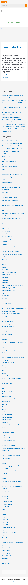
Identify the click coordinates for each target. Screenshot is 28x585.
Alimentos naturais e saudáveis (9, 166)
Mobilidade (4, 404)
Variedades (4, 560)
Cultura (4, 223)
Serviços (4, 517)
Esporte (4, 319)
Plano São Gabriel (6, 458)
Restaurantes (5, 496)
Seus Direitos (5, 519)
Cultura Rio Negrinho (7, 234)
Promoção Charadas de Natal (9, 471)
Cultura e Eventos (6, 228)
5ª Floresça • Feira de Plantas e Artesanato (12, 148)
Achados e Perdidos (6, 156)
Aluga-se (4, 169)
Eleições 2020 (5, 269)
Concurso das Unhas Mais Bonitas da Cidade (12, 205)
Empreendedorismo (7, 293)
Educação (4, 264)
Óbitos (3, 427)
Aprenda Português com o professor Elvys (12, 174)
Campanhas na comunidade (8, 184)
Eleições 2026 (5, 282)
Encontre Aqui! (5, 295)
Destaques (4, 244)
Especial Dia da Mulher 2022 (8, 311)
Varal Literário (5, 558)
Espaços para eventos (7, 303)
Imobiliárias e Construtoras (8, 355)
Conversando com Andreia (8, 210)
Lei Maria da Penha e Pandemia (9, 368)
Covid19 (4, 215)
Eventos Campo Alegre (7, 332)
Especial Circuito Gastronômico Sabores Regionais (14, 308)
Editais (3, 262)
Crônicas (4, 221)
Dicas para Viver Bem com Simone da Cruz (12, 254)
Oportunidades (5, 443)
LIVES (3, 370)
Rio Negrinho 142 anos (7, 504)
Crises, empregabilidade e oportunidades (12, 218)
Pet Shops (4, 453)
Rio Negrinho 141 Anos (7, 501)
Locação (4, 373)
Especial (4, 306)
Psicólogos (4, 478)
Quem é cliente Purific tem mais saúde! (11, 481)
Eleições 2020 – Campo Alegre (9, 272)
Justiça (3, 365)
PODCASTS (4, 461)
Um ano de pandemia (7, 548)
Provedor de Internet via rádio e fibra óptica (12, 476)
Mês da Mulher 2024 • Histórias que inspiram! (12, 399)
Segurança (4, 514)
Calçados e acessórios (7, 182)
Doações (4, 257)
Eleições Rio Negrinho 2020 (8, 288)
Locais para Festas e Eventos (8, 375)
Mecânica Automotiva (7, 391)
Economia (4, 259)
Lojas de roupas (5, 386)
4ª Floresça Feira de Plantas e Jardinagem (12, 146)
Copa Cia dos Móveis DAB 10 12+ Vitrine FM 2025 (13, 213)
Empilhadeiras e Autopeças (8, 290)
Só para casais (5, 535)
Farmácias (4, 339)
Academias (4, 153)
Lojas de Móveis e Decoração (8, 383)
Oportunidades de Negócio (8, 445)
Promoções (4, 473)
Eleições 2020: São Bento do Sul (9, 275)
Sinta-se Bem (5, 522)
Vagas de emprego (6, 555)
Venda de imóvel (6, 563)
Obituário (4, 430)
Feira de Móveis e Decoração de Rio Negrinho (13, 342)
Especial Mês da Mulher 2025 (9, 316)
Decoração (4, 241)
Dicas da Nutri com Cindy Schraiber (10, 251)
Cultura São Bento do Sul (8, 236)
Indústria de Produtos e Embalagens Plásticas (13, 357)
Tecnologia (4, 537)
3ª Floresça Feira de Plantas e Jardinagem (12, 143)
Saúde (3, 509)
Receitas (4, 483)
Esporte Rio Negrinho (7, 324)
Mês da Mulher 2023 (6, 396)
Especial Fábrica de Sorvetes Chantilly (11, 313)
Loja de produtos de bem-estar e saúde (11, 378)
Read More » (5, 78)
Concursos (4, 208)
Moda (3, 407)
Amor (3, 172)
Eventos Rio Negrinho (7, 334)
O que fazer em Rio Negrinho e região (11, 425)
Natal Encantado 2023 (7, 419)
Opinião (4, 435)
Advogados (4, 159)
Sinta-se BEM (5, 525)
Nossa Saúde (5, 422)
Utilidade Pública (6, 550)
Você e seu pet (5, 566)
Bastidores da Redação (7, 177)
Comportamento (6, 203)
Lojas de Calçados (6, 381)
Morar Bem (4, 409)
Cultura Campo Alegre (7, 226)
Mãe (3, 388)
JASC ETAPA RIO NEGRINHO (8, 363)
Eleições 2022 (5, 277)
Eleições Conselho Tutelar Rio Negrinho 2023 (12, 285)
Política (4, 463)
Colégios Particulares (7, 195)
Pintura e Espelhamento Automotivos (11, 455)
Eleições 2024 (5, 280)
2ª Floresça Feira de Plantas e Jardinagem (12, 141)
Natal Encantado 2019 (7, 414)
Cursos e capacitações (7, 239)
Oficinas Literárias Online (8, 432)
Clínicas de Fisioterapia (7, 192)
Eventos (4, 329)
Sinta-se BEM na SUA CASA (8, 527)
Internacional (5, 360)
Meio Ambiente (5, 394)
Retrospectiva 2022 (6, 499)
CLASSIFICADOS (6, 190)
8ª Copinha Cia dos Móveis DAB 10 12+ (11, 151)
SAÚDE (3, 512)
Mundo (3, 412)
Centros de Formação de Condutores (11, 187)
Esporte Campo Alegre (7, 321)
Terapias (4, 540)
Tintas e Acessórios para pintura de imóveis (12, 542)
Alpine (14, 581)
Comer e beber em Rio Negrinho (9, 197)
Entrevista (4, 298)
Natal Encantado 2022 (7, 417)
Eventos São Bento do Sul (8, 337)
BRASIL (3, 179)
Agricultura (4, 164)
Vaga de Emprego (6, 553)
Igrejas (3, 352)
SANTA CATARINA (6, 506)
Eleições (4, 267)
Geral (3, 74)
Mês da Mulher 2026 (6, 401)
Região (3, 494)
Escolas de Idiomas (6, 301)
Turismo (4, 545)
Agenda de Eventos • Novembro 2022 (11, 161)
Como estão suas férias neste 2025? (10, 200)
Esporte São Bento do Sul (8, 326)
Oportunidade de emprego (8, 438)
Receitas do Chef (6, 491)
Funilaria (4, 344)
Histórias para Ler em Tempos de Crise (11, 350)
